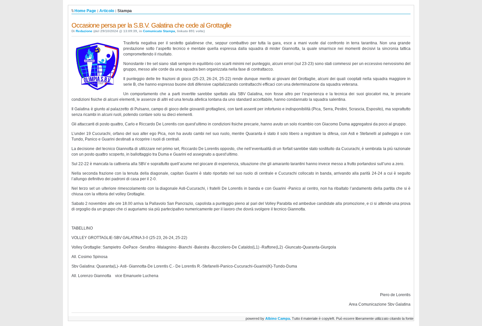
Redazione (84, 31)
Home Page (85, 11)
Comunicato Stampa (159, 31)
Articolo (106, 11)
